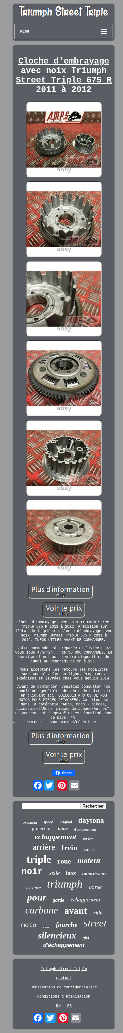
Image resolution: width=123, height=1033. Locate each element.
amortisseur (94, 873)
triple (38, 859)
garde (58, 900)
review (88, 838)
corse (95, 886)
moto (28, 925)
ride (97, 913)
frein (70, 847)
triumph (65, 884)
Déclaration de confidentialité (64, 987)
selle (54, 873)
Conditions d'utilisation (63, 996)
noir (32, 871)
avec (46, 927)
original (66, 822)
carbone (41, 910)
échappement (85, 899)
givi (86, 938)
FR (69, 1006)
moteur (89, 860)
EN (58, 1006)
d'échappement (64, 945)
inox (71, 873)
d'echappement (85, 829)
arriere (89, 849)
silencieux (57, 935)
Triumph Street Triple (64, 969)
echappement (55, 837)
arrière (44, 847)
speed (48, 822)
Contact (64, 978)
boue (63, 828)
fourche (66, 925)
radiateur (30, 823)
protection (42, 828)
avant (75, 910)
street (95, 923)
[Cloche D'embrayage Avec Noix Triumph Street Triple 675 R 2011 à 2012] (63, 140)
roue (64, 861)
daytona (91, 820)
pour (36, 897)
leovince (33, 887)
